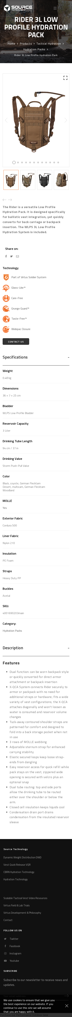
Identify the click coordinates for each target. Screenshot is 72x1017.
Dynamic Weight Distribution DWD (22, 857)
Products (26, 43)
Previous (6, 120)
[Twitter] (11, 256)
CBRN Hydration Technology (18, 872)
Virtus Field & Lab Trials (16, 905)
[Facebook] (6, 256)
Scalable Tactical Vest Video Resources (25, 898)
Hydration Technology (15, 879)
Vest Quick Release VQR (17, 865)
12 (58, 162)
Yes (5, 508)
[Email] (17, 256)
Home (11, 43)
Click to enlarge (65, 118)
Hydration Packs (34, 49)
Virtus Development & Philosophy (22, 913)
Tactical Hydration (48, 43)
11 (54, 162)
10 (50, 162)
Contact (8, 920)
